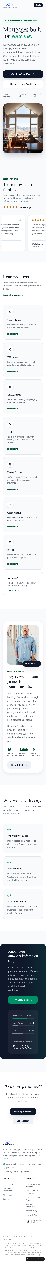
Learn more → (13, 334)
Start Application (23, 1111)
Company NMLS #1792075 (32, 1192)
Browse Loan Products (23, 84)
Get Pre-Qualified (21, 74)
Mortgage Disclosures (30, 1205)
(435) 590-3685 (12, 1168)
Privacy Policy (31, 1211)
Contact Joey (23, 1120)
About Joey (7, 1195)
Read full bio (17, 765)
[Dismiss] (42, 1258)
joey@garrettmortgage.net (17, 1171)
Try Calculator (21, 999)
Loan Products (9, 1184)
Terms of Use (31, 1215)
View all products (12, 295)
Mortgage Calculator (7, 1189)
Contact (6, 1199)
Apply (38, 5)
